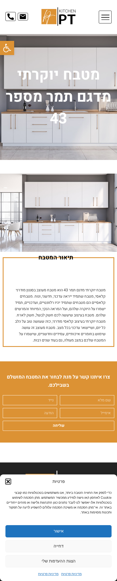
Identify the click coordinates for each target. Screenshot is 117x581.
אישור (58, 531)
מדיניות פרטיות (71, 574)
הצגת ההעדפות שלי (59, 561)
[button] (7, 48)
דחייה (58, 546)
